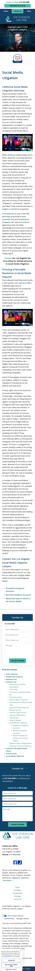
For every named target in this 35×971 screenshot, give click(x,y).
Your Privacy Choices (15, 916)
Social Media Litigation (18, 723)
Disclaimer (17, 890)
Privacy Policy (17, 893)
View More (7, 880)
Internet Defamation (17, 715)
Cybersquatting (15, 697)
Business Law (11, 679)
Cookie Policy (9, 918)
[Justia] (20, 862)
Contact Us (18, 11)
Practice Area (11, 753)
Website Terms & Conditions (20, 746)
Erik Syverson (8, 213)
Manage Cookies (22, 918)
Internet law (8, 219)
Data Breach (14, 718)
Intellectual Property (14, 677)
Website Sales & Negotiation (20, 743)
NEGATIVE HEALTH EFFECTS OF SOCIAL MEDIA (20, 738)
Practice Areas (9, 669)
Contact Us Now (17, 661)
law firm (22, 283)
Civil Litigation (12, 674)
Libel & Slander (15, 720)
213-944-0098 (14, 854)
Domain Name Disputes (18, 700)
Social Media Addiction (15, 756)
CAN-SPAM (13, 689)
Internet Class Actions (17, 712)
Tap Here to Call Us (17, 6)
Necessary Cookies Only (11, 965)
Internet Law (11, 682)
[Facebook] (15, 862)
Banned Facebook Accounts (18, 595)
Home (6, 11)
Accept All (11, 960)
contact (19, 572)
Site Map (17, 896)
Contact (8, 258)
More (29, 11)
